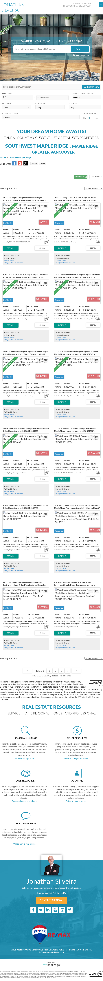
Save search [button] (79, 177)
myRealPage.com (52, 965)
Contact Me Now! (51, 900)
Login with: (5, 163)
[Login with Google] (20, 164)
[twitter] (41, 910)
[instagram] (62, 910)
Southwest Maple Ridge (20, 157)
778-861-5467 (9, 260)
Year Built (73, 104)
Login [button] (43, 163)
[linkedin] (48, 910)
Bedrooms (6, 104)
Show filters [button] (95, 177)
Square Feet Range (10, 113)
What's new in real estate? (24, 843)
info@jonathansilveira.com (77, 6)
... (61, 670)
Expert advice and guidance (24, 801)
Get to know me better (75, 801)
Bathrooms (40, 104)
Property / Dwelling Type (83, 93)
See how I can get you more (76, 758)
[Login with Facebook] (14, 164)
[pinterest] (70, 910)
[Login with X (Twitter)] (25, 164)
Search (79, 49)
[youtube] (55, 910)
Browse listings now (24, 758)
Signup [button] (34, 163)
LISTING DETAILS (11, 248)
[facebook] (33, 910)
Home (3, 157)
